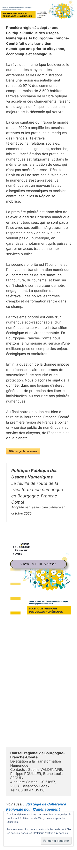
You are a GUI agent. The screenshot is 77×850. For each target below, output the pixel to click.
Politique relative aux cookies (51, 833)
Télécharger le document (23, 451)
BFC (36, 809)
